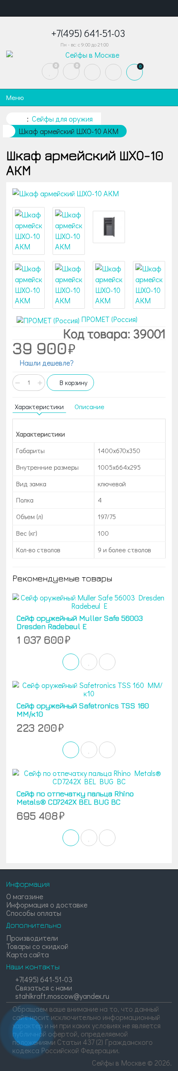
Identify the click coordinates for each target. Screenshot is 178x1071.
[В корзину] (71, 662)
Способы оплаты (33, 913)
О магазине (24, 896)
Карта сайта (27, 954)
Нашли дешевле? (46, 363)
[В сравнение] (107, 662)
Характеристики (39, 406)
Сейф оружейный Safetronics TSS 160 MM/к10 (83, 709)
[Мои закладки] (50, 71)
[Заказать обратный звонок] (26, 1031)
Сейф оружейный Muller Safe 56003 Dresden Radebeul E (80, 622)
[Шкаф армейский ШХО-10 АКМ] (89, 193)
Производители (32, 938)
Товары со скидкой (37, 946)
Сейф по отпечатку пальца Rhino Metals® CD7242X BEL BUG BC (75, 797)
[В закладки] (89, 662)
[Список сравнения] (71, 71)
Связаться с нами (43, 988)
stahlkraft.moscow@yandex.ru (61, 996)
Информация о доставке (46, 905)
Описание (89, 406)
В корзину (72, 382)
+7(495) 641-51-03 (43, 979)
